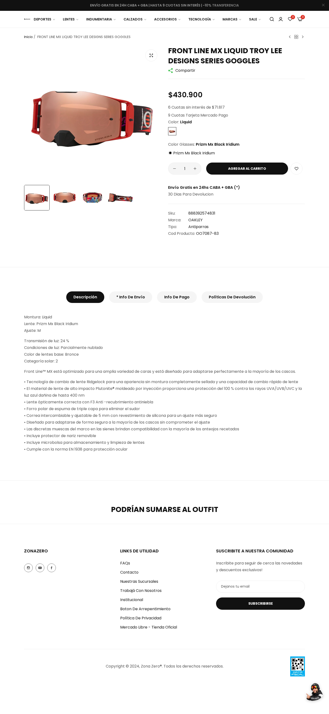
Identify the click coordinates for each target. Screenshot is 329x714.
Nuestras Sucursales (139, 581)
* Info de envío (130, 297)
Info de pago (177, 297)
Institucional (131, 600)
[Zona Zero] (27, 19)
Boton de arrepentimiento (145, 609)
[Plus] (195, 168)
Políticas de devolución (232, 297)
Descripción (85, 297)
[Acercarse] (151, 55)
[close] (323, 5)
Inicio (28, 36)
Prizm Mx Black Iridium (193, 153)
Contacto (129, 572)
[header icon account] (281, 19)
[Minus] (174, 168)
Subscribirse (260, 603)
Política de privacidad (140, 618)
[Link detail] (28, 567)
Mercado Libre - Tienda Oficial (148, 627)
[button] (296, 169)
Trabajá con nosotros (141, 590)
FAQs (125, 563)
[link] (44, 19)
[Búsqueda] (272, 19)
